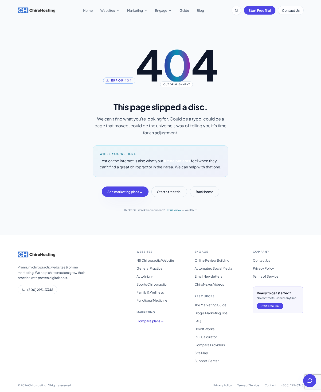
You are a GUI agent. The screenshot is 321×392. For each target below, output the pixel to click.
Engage (161, 10)
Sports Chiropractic (152, 284)
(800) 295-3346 (40, 289)
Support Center (207, 361)
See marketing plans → (125, 192)
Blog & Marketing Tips (211, 313)
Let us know (173, 210)
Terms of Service (265, 276)
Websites (107, 10)
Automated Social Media (213, 268)
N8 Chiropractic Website (155, 260)
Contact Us (291, 10)
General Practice (150, 268)
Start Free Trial (260, 10)
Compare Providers (210, 345)
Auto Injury (145, 276)
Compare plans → (150, 321)
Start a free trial (169, 192)
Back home (204, 192)
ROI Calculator (206, 337)
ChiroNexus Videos (209, 284)
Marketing (135, 10)
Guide (184, 10)
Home (88, 10)
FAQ (198, 321)
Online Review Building (212, 260)
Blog (200, 10)
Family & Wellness (150, 292)
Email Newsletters (208, 276)
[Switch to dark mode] (236, 10)
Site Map (201, 353)
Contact (270, 385)
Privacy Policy (263, 268)
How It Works (205, 329)
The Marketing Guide (211, 305)
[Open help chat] (309, 380)
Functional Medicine (152, 300)
